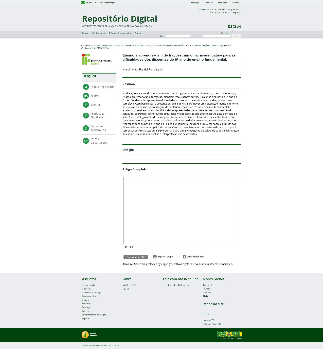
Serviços (208, 2)
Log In (236, 36)
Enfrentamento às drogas (94, 314)
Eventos (96, 105)
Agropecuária (88, 285)
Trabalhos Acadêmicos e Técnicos (140, 45)
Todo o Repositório (103, 87)
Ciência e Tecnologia (91, 292)
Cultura (85, 299)
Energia (85, 311)
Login (163, 36)
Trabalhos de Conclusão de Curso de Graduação (184, 45)
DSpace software (89, 345)
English (226, 12)
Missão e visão (129, 285)
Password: (226, 33)
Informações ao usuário (120, 33)
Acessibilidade (206, 9)
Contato (138, 33)
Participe (195, 2)
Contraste (220, 9)
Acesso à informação (105, 2)
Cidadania (87, 288)
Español (237, 12)
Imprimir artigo (165, 256)
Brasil (89, 2)
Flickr (205, 296)
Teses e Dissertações (99, 140)
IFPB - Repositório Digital (108, 45)
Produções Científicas (97, 115)
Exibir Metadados (195, 256)
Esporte (85, 318)
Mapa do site (234, 9)
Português (215, 12)
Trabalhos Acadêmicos (98, 128)
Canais (235, 2)
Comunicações (89, 296)
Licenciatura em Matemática (95, 48)
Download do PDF (136, 256)
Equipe (85, 33)
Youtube (207, 292)
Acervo (95, 96)
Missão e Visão (99, 33)
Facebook (207, 285)
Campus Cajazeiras (220, 45)
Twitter (206, 288)
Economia (86, 303)
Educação (86, 307)
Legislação (222, 2)
